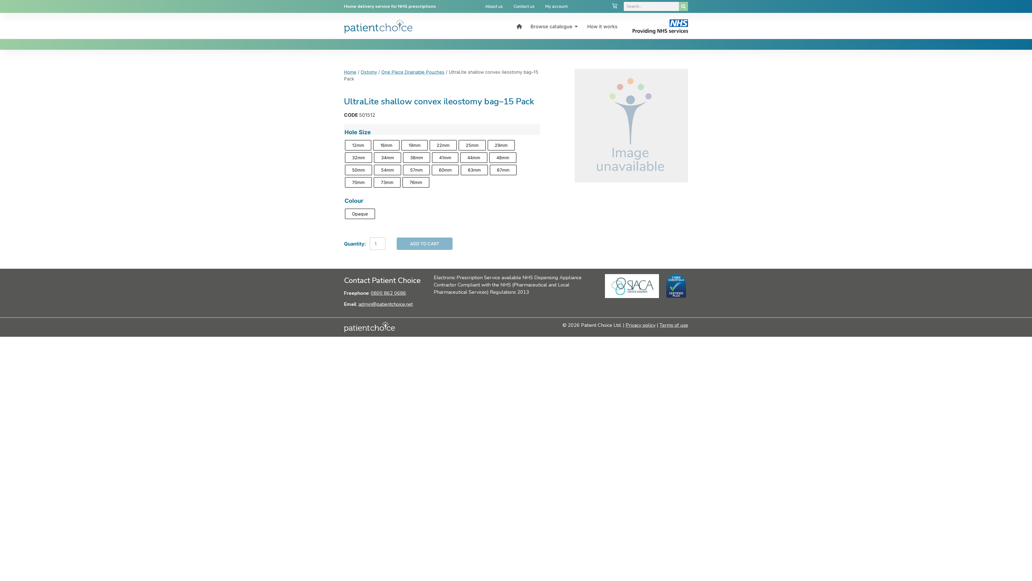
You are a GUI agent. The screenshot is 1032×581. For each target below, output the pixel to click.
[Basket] (614, 6)
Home (350, 72)
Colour (354, 201)
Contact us (524, 6)
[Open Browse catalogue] (576, 26)
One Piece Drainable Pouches (413, 72)
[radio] (358, 145)
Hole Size (358, 132)
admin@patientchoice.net (386, 304)
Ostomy (369, 72)
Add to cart (424, 243)
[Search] (683, 6)
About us (494, 6)
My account (556, 6)
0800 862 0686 (388, 293)
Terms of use (674, 325)
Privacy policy (640, 325)
